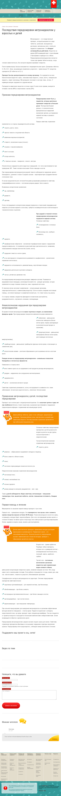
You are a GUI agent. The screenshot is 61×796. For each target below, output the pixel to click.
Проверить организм (45, 20)
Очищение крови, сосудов (38, 771)
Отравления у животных (4, 780)
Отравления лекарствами (4, 767)
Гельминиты (56, 759)
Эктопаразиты (56, 762)
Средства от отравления (21, 768)
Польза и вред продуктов (30, 11)
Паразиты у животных (56, 769)
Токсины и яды (31, 14)
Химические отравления (3, 764)
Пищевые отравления (3, 760)
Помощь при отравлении (38, 11)
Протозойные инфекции (56, 765)
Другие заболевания (30, 768)
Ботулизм (29, 759)
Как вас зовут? (6, 678)
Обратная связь (42, 790)
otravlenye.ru (45, 785)
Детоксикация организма (39, 760)
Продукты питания (12, 760)
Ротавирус (29, 762)
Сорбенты (21, 771)
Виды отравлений (22, 11)
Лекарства (55, 775)
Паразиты (38, 14)
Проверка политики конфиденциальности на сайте (54, 4)
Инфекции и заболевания (47, 11)
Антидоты (21, 774)
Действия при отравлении (22, 760)
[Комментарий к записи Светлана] (53, 738)
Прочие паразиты (55, 773)
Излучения (3, 776)
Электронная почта (7, 682)
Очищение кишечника (38, 764)
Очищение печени (38, 767)
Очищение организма (21, 15)
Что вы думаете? (6, 689)
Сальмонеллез (30, 764)
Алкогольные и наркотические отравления (4, 772)
